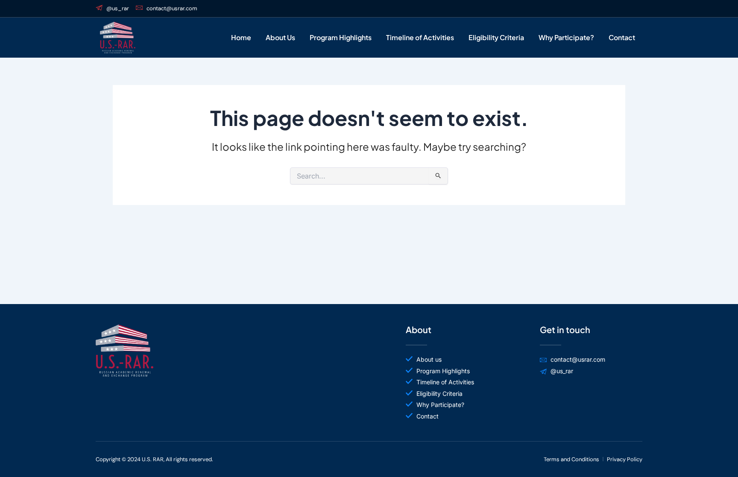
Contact (622, 37)
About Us (280, 37)
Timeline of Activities (420, 37)
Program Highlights (341, 37)
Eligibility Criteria (496, 37)
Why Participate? (566, 37)
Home (241, 37)
